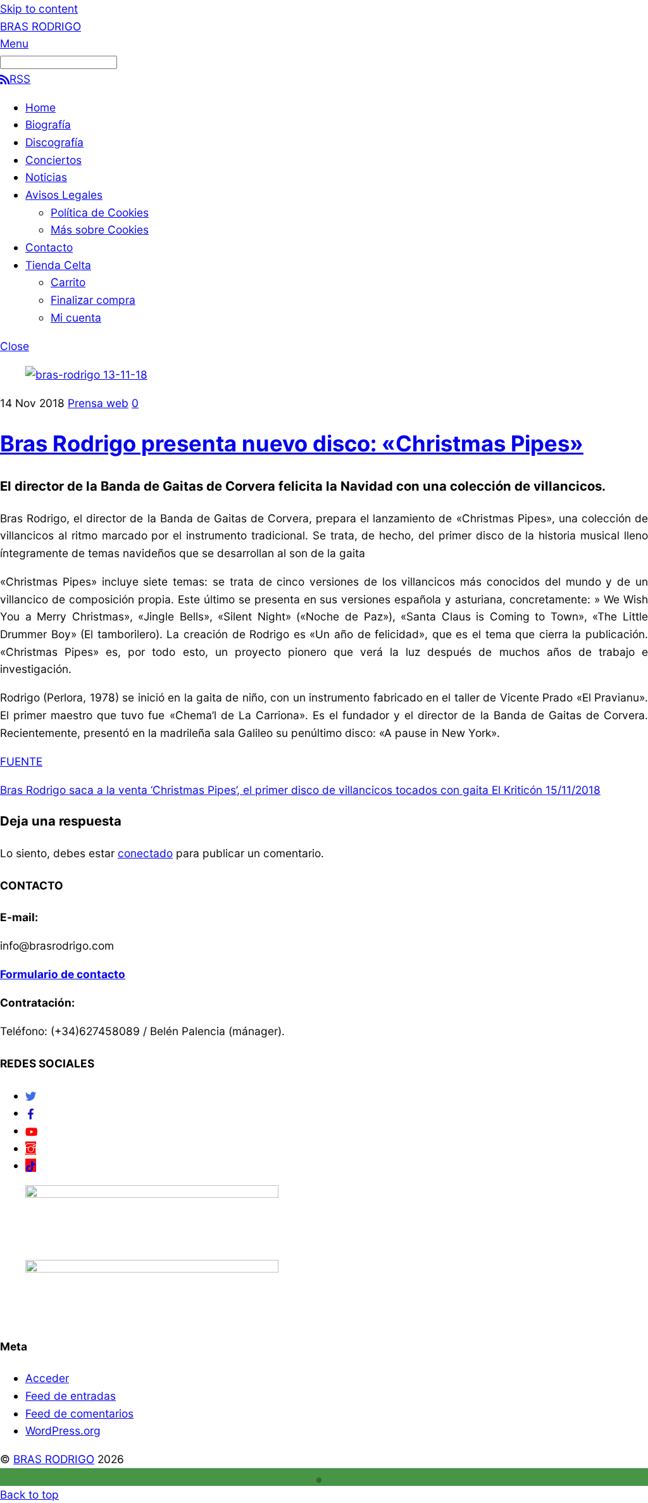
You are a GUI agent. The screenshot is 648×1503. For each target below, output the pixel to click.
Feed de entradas (70, 1395)
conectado (145, 853)
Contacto (49, 247)
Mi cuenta (76, 317)
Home (40, 107)
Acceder (47, 1378)
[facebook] (30, 1112)
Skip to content (39, 8)
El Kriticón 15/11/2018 (545, 789)
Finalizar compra (93, 299)
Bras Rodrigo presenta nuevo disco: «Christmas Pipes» (291, 443)
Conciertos (53, 160)
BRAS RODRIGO (53, 1459)
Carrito (68, 282)
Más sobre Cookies (100, 229)
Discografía (54, 142)
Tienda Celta (58, 265)
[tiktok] (30, 1165)
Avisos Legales (64, 194)
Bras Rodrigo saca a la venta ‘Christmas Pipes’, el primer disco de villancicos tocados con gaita (244, 789)
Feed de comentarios (79, 1413)
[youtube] (31, 1130)
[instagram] (30, 1148)
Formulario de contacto (62, 974)
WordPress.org (63, 1430)
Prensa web (98, 403)
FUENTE (21, 761)
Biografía (48, 124)
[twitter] (30, 1095)
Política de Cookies (100, 212)
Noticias (46, 177)
